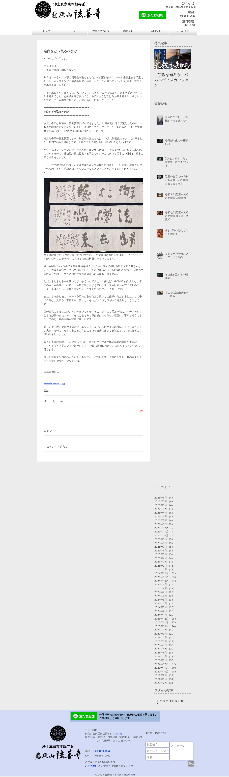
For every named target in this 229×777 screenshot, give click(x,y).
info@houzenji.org (105, 761)
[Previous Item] (159, 59)
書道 (46, 390)
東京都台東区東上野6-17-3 (180, 7)
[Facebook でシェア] (45, 401)
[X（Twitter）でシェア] (53, 401)
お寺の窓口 (91, 766)
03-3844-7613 (187, 15)
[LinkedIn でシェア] (61, 401)
